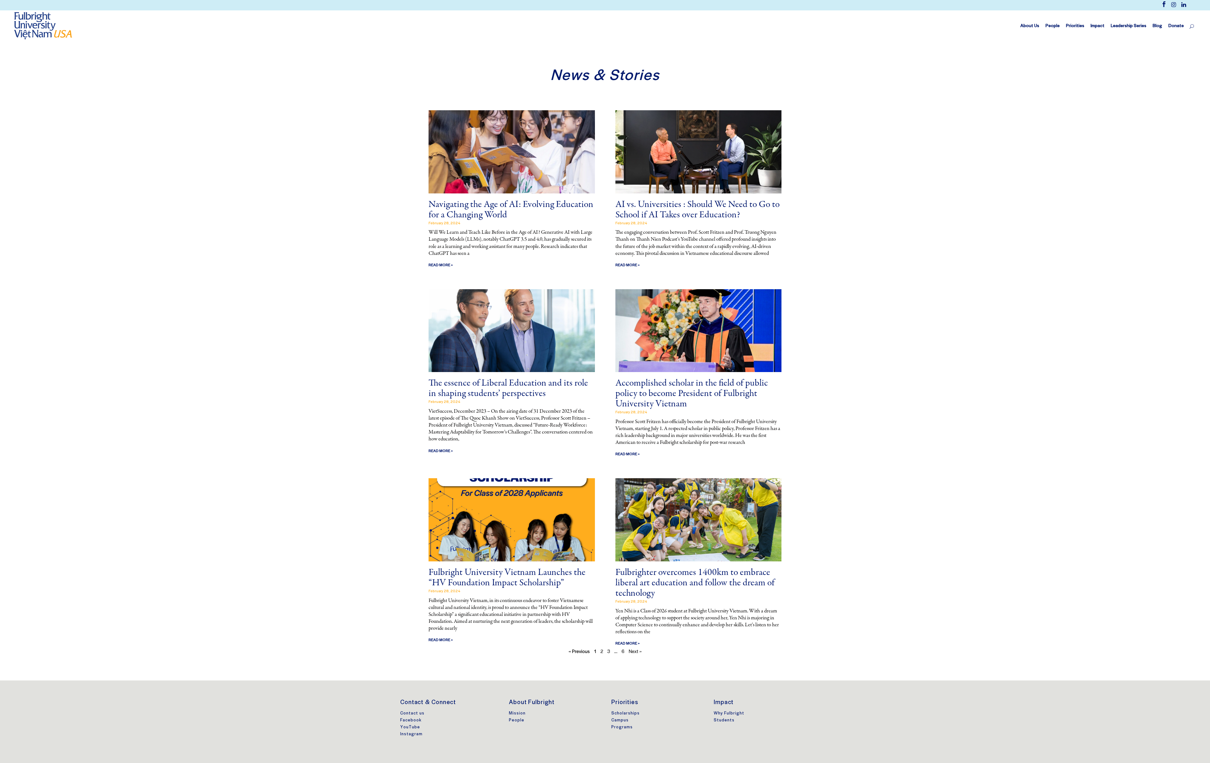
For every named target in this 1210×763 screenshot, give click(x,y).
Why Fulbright (729, 713)
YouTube (410, 727)
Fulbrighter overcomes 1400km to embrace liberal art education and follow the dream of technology (695, 583)
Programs (622, 727)
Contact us (412, 713)
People (516, 720)
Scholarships (625, 713)
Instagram (411, 733)
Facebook (411, 720)
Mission (517, 713)
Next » (635, 651)
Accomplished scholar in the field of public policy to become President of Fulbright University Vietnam (691, 394)
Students (724, 720)
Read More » (441, 264)
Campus (620, 720)
